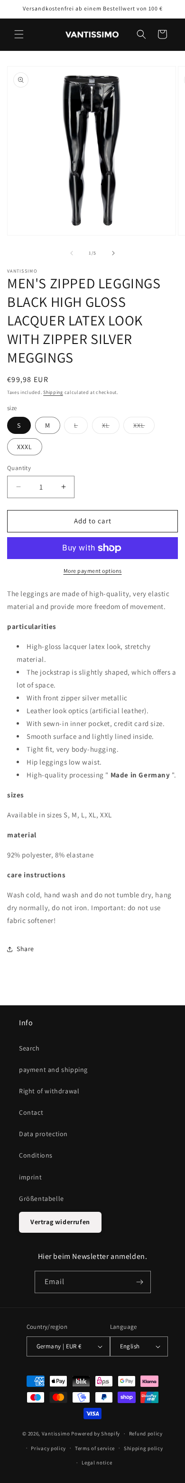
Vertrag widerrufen (60, 1222)
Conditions (36, 1155)
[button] (19, 34)
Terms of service (95, 1448)
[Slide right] (113, 253)
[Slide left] (71, 253)
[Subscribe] (140, 1282)
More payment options (93, 570)
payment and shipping (53, 1069)
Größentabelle (41, 1198)
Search (29, 1048)
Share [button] (25, 948)
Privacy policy (48, 1448)
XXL (144, 427)
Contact (31, 1112)
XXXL (24, 446)
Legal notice (97, 1462)
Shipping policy (143, 1448)
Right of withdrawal (49, 1091)
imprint (30, 1177)
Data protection (43, 1133)
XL (111, 427)
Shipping (53, 392)
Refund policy (146, 1433)
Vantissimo (56, 1433)
